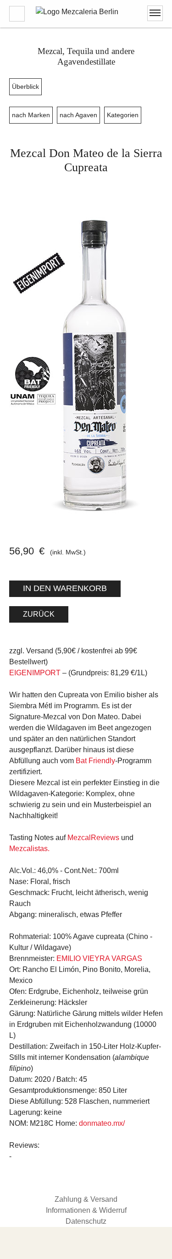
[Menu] (155, 13)
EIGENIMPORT (35, 673)
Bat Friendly (95, 761)
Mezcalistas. (29, 848)
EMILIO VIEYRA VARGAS (99, 958)
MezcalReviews (93, 837)
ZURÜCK (39, 614)
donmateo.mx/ (102, 1123)
